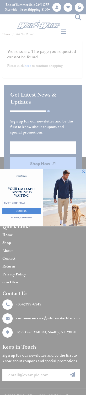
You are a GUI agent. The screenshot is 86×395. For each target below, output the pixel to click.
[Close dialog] (83, 171)
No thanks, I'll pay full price (21, 218)
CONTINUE (21, 211)
